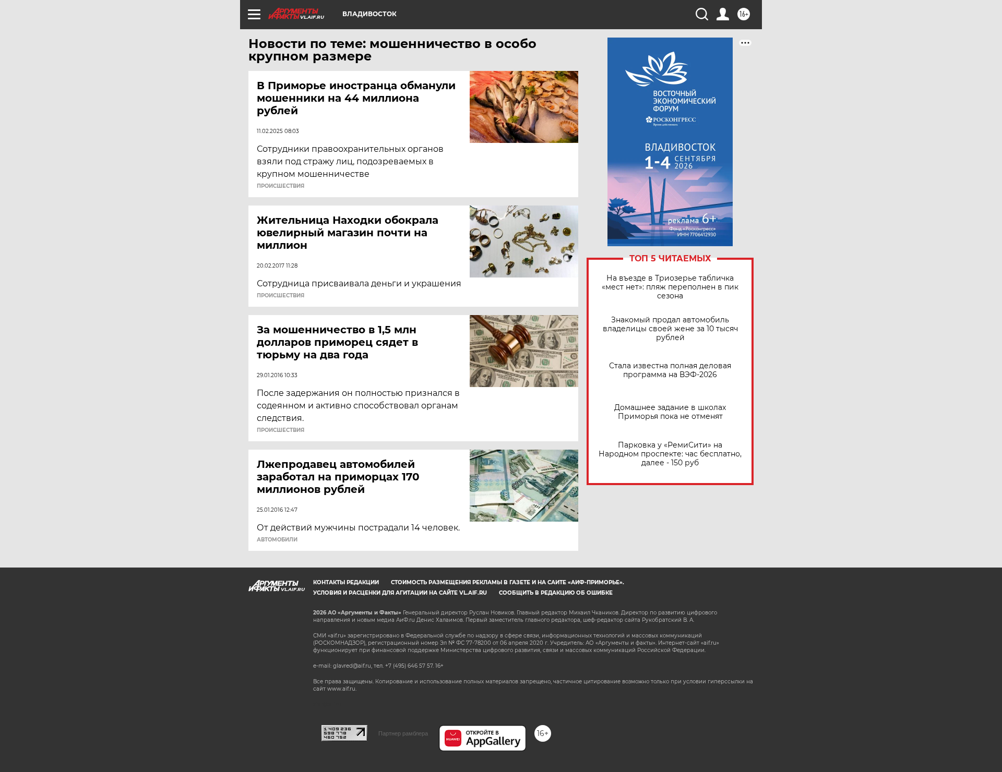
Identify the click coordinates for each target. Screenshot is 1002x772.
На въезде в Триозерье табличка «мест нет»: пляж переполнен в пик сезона (670, 287)
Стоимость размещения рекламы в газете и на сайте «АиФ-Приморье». (507, 582)
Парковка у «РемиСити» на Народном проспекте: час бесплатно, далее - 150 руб (670, 454)
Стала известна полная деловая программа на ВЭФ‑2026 (670, 370)
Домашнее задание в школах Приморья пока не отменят (670, 412)
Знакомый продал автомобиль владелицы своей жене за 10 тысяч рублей (670, 329)
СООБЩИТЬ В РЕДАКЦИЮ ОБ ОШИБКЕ (556, 592)
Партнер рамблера (403, 733)
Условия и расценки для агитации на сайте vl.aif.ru (400, 592)
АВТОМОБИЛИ (277, 539)
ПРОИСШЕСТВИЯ (280, 186)
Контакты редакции (346, 582)
